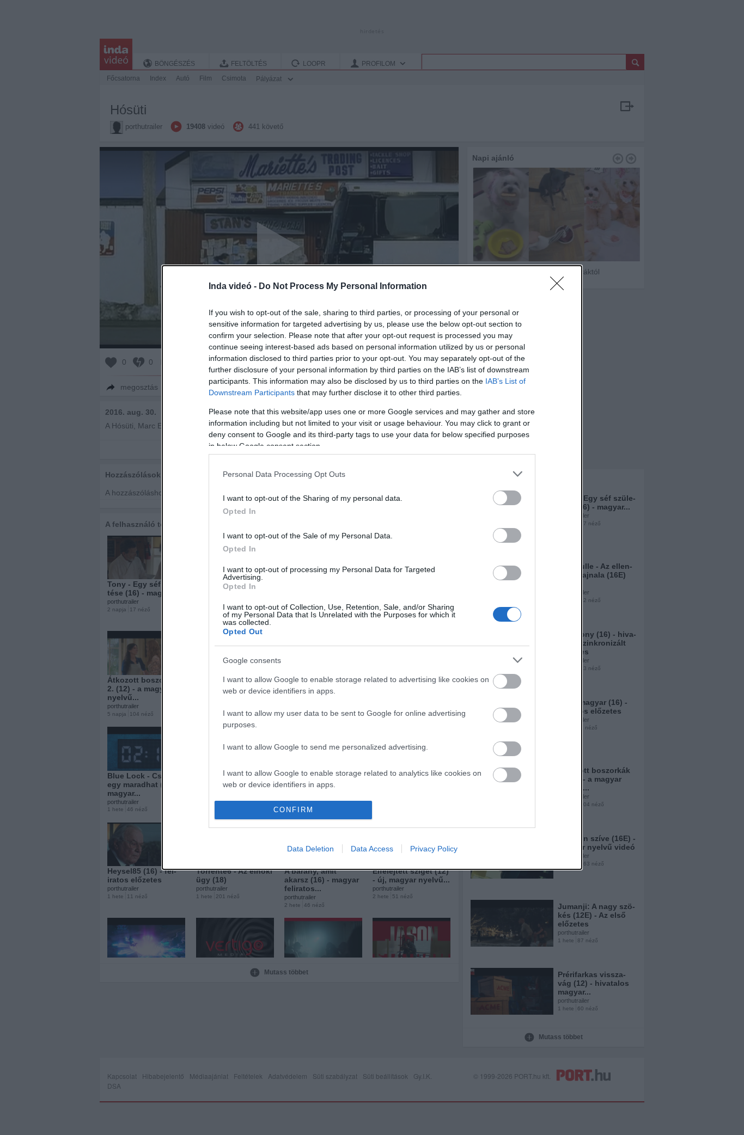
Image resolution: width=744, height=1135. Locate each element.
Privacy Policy (434, 848)
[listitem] (372, 474)
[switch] (507, 497)
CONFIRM (293, 810)
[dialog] (372, 567)
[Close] (560, 287)
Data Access (372, 848)
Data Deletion (310, 848)
